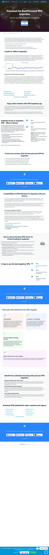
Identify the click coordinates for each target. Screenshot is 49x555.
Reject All (16, 552)
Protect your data (27, 91)
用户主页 (44, 1)
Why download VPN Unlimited (29, 95)
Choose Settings (24, 552)
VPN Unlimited (9, 224)
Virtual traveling (27, 93)
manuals (29, 205)
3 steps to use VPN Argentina (9, 95)
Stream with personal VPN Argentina (20, 96)
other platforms (24, 186)
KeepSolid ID (15, 226)
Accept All (33, 552)
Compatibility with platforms (9, 93)
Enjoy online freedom (7, 91)
